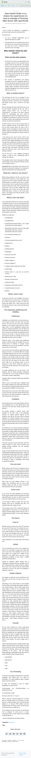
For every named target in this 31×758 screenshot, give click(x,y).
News (4, 5)
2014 (9, 5)
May (13, 5)
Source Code (22, 753)
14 (17, 5)
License (21, 755)
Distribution (12, 722)
